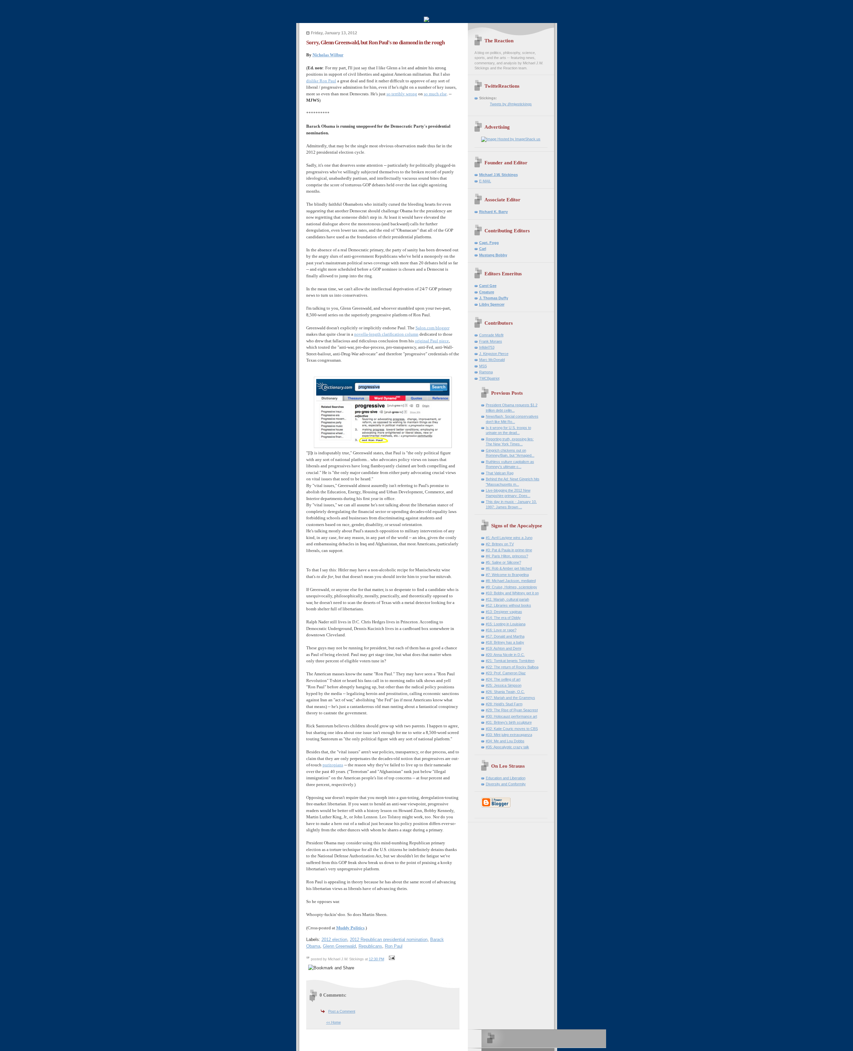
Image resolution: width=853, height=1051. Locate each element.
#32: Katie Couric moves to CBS (512, 729)
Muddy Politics (350, 927)
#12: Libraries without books (508, 605)
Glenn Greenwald (339, 946)
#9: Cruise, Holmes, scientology (511, 587)
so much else (435, 93)
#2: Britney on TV (500, 544)
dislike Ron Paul (321, 80)
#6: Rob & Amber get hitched (509, 568)
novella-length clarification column (386, 334)
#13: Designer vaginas (504, 612)
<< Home (333, 1022)
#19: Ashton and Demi (503, 648)
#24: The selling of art (503, 679)
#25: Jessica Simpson (503, 685)
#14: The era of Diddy (503, 618)
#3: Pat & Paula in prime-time (509, 550)
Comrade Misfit (491, 335)
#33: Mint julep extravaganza (509, 735)
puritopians (333, 764)
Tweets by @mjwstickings (511, 104)
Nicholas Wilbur (328, 54)
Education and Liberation (505, 778)
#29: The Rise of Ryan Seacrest (512, 710)
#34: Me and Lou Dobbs (505, 741)
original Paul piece (432, 340)
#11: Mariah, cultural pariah (507, 599)
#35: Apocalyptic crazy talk (507, 747)
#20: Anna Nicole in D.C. (505, 655)
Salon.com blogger (432, 327)
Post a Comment (341, 1011)
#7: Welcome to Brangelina (507, 575)
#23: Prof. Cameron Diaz (506, 673)
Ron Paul (394, 946)
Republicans (370, 946)
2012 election (334, 939)
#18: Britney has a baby (505, 642)
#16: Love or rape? (501, 630)
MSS (483, 366)
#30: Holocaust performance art (511, 716)
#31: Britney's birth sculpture (509, 722)
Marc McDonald (492, 360)
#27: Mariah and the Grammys (510, 698)
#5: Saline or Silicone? (503, 562)
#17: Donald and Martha (505, 636)
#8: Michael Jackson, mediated (511, 581)
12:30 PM (376, 959)
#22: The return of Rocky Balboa (512, 667)
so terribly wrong (402, 93)
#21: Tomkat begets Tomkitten (510, 661)
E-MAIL (485, 181)
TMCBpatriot (489, 378)
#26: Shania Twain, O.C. (505, 692)
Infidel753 (486, 347)
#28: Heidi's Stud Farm (504, 704)
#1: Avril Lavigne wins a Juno (509, 538)
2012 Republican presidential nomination (388, 939)
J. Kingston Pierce (493, 354)
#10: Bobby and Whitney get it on (512, 593)
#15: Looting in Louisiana (505, 624)
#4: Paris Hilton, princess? (507, 556)
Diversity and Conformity (506, 784)
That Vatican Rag (499, 473)
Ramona (486, 372)
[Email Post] (391, 959)
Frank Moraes (490, 341)
